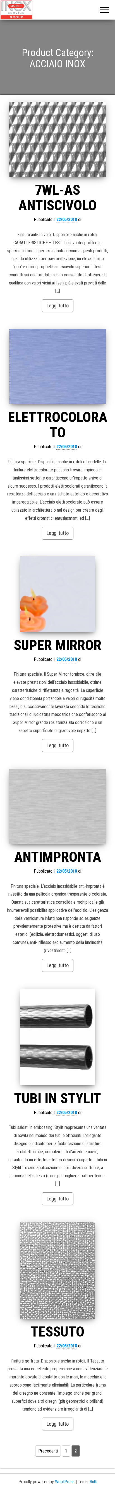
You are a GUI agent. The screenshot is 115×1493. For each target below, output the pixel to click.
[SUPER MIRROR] (57, 594)
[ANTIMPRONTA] (57, 806)
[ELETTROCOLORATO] (57, 366)
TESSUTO (57, 1332)
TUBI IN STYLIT (57, 1098)
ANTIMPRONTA (57, 857)
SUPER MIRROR (57, 645)
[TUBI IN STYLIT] (57, 1037)
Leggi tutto (58, 305)
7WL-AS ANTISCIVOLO (57, 197)
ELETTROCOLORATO (57, 425)
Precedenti (48, 1451)
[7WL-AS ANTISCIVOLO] (57, 139)
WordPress (65, 1481)
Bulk (93, 1481)
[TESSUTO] (57, 1270)
